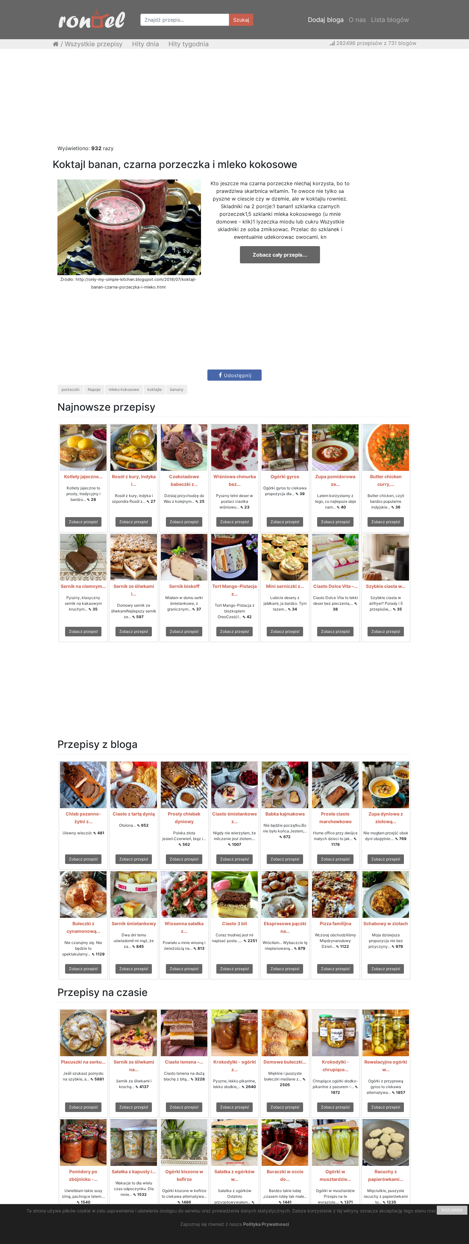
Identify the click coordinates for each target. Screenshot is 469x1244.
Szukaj (241, 20)
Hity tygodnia (188, 44)
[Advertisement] (234, 99)
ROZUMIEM (452, 1210)
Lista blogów (390, 20)
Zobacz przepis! (83, 521)
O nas (357, 20)
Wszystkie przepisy (94, 44)
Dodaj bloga (326, 20)
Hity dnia (145, 44)
